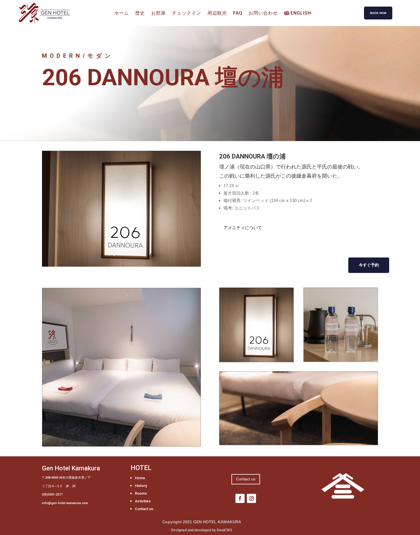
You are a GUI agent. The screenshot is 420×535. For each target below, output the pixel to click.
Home (140, 478)
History (141, 486)
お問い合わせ (263, 13)
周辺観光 (217, 13)
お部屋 (158, 13)
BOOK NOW (378, 13)
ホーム (121, 13)
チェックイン (186, 13)
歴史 (140, 13)
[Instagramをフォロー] (251, 498)
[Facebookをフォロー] (240, 498)
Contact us (144, 509)
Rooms (141, 493)
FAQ (237, 13)
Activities (143, 501)
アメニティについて (242, 227)
